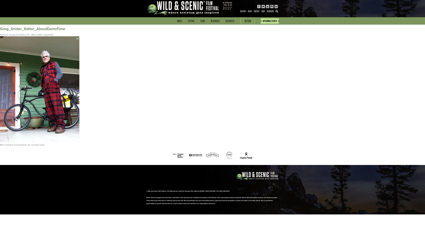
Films (202, 21)
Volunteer (230, 21)
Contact (257, 11)
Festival (191, 21)
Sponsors (270, 11)
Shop (263, 11)
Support (243, 11)
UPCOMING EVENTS (270, 21)
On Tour (247, 21)
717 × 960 (30, 35)
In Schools (215, 21)
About (179, 21)
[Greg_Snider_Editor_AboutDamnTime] (39, 142)
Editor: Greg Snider (45, 35)
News (250, 11)
